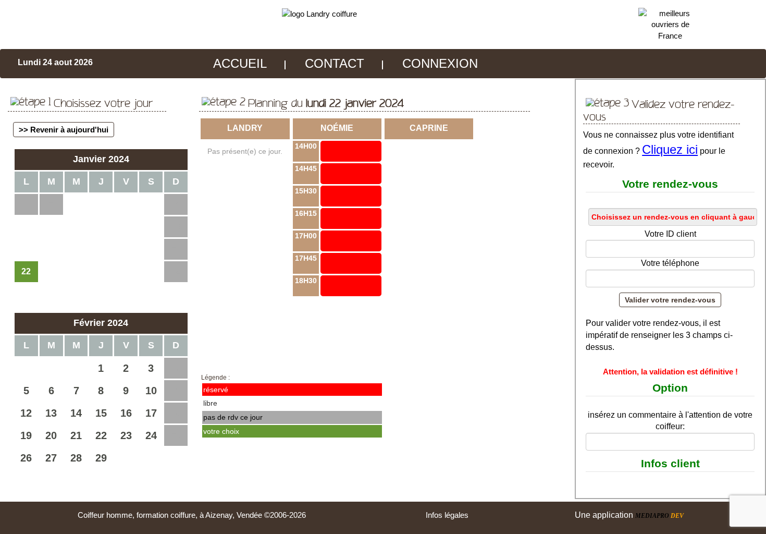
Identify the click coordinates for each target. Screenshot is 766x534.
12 (26, 413)
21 (76, 435)
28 (76, 458)
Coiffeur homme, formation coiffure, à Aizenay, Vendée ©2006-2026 (192, 515)
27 (51, 458)
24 (151, 435)
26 (26, 458)
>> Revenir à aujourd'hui (63, 129)
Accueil (240, 63)
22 (101, 435)
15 (101, 413)
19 (26, 435)
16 (126, 413)
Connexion (440, 63)
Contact (334, 63)
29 (101, 458)
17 (151, 413)
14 (76, 413)
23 (126, 435)
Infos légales (447, 515)
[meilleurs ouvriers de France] (670, 23)
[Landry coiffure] (319, 13)
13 (51, 413)
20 (51, 435)
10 (151, 390)
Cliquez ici (670, 149)
